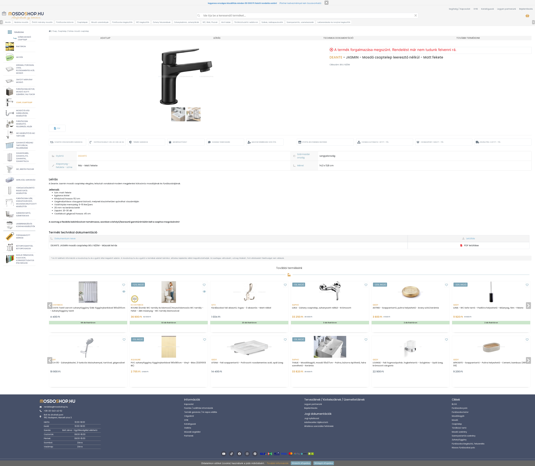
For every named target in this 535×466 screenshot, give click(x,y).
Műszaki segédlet (192, 432)
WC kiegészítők (142, 22)
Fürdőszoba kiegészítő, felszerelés (468, 443)
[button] (57, 128)
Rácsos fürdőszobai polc (463, 447)
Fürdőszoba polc (459, 408)
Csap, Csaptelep (60, 31)
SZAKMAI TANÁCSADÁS (221, 142)
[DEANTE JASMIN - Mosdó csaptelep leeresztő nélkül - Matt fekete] (186, 76)
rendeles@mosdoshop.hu (56, 407)
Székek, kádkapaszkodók (272, 22)
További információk (278, 463)
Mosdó (455, 420)
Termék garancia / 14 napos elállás (200, 412)
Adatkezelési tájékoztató (316, 422)
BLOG (454, 404)
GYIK (476, 9)
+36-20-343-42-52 (53, 411)
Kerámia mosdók (21, 22)
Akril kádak (226, 22)
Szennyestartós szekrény (464, 436)
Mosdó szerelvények (100, 22)
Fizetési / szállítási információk (198, 408)
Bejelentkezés (526, 9)
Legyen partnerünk (506, 9)
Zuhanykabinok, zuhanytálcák (186, 22)
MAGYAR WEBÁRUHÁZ (264, 142)
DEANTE (336, 57)
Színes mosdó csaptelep (78, 31)
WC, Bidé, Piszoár (210, 22)
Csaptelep (457, 424)
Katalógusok (487, 9)
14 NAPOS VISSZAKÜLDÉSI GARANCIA (68, 142)
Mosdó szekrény (459, 432)
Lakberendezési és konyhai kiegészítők (333, 22)
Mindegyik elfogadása (323, 463)
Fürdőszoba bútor (460, 412)
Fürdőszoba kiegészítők (122, 22)
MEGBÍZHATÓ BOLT (180, 142)
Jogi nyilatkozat (311, 418)
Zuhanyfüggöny (459, 439)
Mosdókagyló (458, 416)
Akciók (8, 22)
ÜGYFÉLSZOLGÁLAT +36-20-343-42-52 (109, 142)
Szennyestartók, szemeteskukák (300, 22)
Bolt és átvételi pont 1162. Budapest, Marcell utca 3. (58, 416)
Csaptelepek (82, 22)
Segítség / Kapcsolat (459, 9)
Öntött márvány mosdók (42, 22)
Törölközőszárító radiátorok (246, 22)
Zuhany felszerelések (162, 22)
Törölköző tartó (459, 428)
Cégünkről (189, 416)
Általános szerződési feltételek (319, 426)
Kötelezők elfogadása (301, 463)
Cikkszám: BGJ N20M (339, 64)
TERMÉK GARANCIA (140, 142)
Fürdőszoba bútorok (65, 22)
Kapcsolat (189, 404)
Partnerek (188, 436)
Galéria (187, 428)
